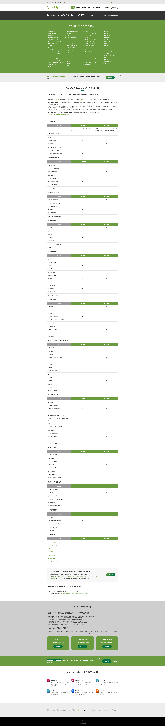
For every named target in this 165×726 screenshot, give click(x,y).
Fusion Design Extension (73, 43)
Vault (104, 57)
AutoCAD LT (51, 35)
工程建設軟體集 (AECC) (53, 39)
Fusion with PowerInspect (91, 58)
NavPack (105, 45)
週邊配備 (84, 7)
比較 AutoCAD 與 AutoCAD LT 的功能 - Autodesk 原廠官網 (74, 593)
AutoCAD (83, 99)
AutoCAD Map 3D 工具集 (54, 54)
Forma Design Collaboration (92, 41)
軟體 (73, 7)
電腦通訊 (78, 7)
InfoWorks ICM (106, 33)
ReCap (105, 49)
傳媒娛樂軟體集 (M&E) (53, 43)
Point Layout (106, 47)
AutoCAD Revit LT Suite (72, 31)
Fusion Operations (89, 49)
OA (93, 7)
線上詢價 (114, 7)
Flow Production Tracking (91, 33)
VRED (104, 63)
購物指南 (107, 7)
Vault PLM (105, 59)
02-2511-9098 (115, 2)
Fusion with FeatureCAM (91, 54)
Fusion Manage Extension (73, 45)
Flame (86, 31)
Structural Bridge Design (109, 55)
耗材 (89, 7)
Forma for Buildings (90, 43)
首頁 (105, 15)
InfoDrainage (88, 64)
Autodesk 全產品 (52, 31)
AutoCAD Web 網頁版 (53, 64)
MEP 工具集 (50, 552)
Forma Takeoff (88, 47)
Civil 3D (68, 65)
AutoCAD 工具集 (52, 33)
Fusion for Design (71, 51)
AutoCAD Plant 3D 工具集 (54, 60)
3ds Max (50, 45)
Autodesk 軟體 (114, 15)
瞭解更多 (110, 77)
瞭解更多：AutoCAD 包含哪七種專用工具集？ (59, 114)
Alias (68, 59)
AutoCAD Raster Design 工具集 (55, 62)
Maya (49, 47)
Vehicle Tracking (107, 61)
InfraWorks (106, 37)
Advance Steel (70, 57)
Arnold (68, 61)
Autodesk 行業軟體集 (53, 37)
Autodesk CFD (70, 63)
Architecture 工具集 (52, 545)
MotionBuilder (106, 41)
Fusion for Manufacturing (73, 53)
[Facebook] (82, 720)
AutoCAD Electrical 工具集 (54, 52)
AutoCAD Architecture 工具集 (55, 49)
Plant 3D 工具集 (51, 555)
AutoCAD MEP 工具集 (53, 58)
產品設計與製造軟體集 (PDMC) (55, 41)
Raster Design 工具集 (53, 561)
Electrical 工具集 (51, 558)
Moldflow (105, 39)
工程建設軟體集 (79, 576)
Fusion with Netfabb (90, 56)
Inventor (69, 33)
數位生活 (98, 7)
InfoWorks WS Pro (107, 35)
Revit (49, 66)
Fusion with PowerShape (91, 62)
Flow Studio (88, 35)
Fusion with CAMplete (90, 52)
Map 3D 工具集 (51, 548)
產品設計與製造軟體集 (89, 576)
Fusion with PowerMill (90, 60)
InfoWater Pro (106, 31)
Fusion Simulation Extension (73, 41)
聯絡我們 (65, 2)
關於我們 (54, 2)
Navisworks (69, 55)
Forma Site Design (89, 45)
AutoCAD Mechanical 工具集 (55, 56)
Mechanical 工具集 (52, 542)
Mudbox (105, 43)
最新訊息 (59, 2)
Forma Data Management (91, 39)
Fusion (68, 35)
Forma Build (88, 37)
